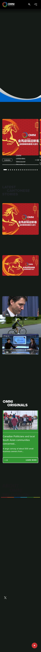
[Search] (29, 4)
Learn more (31, 460)
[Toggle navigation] (35, 4)
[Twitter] (5, 598)
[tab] (5, 169)
